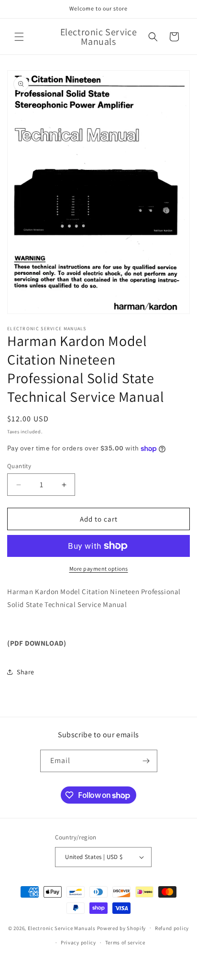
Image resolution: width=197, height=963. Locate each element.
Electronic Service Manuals (62, 927)
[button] (19, 36)
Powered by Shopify (121, 927)
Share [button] (25, 672)
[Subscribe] (146, 761)
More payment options (98, 568)
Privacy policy (78, 942)
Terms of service (125, 942)
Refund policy (172, 928)
